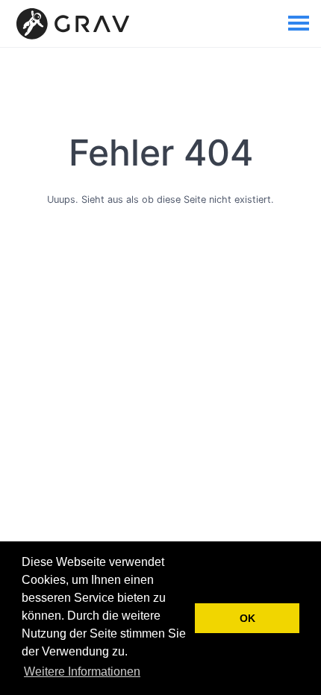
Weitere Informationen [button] (82, 671)
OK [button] (247, 618)
